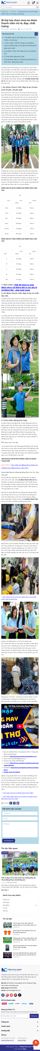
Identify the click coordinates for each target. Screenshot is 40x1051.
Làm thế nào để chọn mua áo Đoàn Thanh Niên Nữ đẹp (25, 946)
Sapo (24, 1049)
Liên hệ (5, 911)
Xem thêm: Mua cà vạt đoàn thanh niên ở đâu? (18, 793)
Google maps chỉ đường (12, 772)
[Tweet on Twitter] (18, 803)
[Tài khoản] (28, 3)
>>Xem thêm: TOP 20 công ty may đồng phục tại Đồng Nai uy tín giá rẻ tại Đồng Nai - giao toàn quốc (20, 45)
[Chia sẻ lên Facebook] (10, 803)
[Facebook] (3, 995)
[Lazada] (15, 995)
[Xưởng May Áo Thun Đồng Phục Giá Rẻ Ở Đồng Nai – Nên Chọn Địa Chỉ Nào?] (7, 940)
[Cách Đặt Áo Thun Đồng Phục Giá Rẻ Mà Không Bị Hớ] (7, 933)
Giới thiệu (6, 902)
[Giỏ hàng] (33, 3)
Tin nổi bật (7, 919)
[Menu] (37, 2)
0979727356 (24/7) (7, 1040)
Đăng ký (34, 1016)
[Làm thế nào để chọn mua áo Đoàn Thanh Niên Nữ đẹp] (7, 948)
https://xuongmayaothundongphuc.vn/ (23, 756)
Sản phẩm (6, 905)
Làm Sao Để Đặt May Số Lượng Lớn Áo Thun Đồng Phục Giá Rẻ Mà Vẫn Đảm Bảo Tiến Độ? (25, 955)
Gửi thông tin (8, 841)
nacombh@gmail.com (13, 990)
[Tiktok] (19, 995)
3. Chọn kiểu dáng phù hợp (14, 56)
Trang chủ (6, 899)
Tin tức (5, 908)
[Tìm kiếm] (37, 7)
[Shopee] (11, 995)
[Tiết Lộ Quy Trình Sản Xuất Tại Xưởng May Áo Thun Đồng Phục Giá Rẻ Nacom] (7, 925)
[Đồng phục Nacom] (9, 3)
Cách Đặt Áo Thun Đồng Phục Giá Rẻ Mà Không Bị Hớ (24, 931)
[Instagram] (7, 995)
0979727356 (13, 988)
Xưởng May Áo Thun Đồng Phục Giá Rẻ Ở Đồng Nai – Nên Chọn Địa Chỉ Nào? (25, 940)
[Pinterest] (14, 803)
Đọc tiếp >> (5, 890)
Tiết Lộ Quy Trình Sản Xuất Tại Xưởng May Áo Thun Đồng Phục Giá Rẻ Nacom (18, 879)
